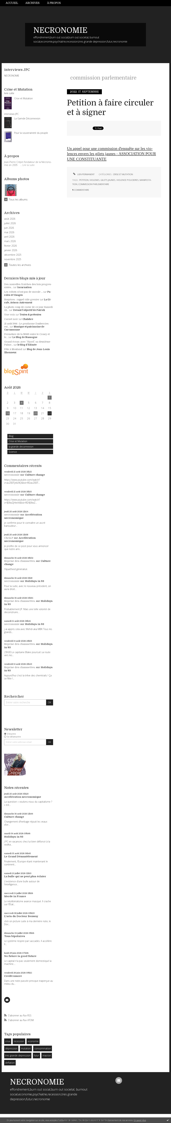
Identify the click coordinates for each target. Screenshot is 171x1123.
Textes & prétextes (30, 314)
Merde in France (15, 896)
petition (84, 179)
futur (36, 1055)
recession (19, 1041)
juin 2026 (9, 227)
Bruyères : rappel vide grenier (21, 299)
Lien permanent (86, 174)
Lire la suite (28, 165)
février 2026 (10, 245)
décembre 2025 (12, 254)
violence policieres (127, 179)
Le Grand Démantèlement (21, 856)
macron (47, 1055)
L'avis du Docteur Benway (21, 916)
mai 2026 (9, 232)
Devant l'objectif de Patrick (29, 310)
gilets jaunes (108, 179)
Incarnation (24, 287)
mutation (26, 1048)
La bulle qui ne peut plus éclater (25, 876)
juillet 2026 (10, 223)
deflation (10, 1062)
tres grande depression (17, 1055)
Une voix (9, 314)
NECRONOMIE (60, 30)
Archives (32, 3)
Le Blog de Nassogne (24, 337)
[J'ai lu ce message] (167, 1120)
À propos (54, 3)
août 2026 (9, 218)
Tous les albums (18, 199)
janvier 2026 (10, 250)
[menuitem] (14, 3)
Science (13, 451)
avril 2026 (9, 236)
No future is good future (20, 956)
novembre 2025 (12, 259)
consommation (42, 1048)
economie (33, 1041)
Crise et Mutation (18, 441)
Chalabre (28, 319)
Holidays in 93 (34, 581)
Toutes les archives (20, 265)
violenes (95, 179)
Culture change (35, 474)
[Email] (7, 1000)
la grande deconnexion (21, 446)
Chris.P (8, 537)
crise (7, 1041)
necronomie (12, 474)
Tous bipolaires (14, 936)
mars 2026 (10, 241)
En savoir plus (140, 1120)
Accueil (12, 3)
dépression (11, 1048)
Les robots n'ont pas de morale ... (23, 291)
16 (7, 413)
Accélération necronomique (23, 516)
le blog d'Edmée (27, 344)
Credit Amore (13, 976)
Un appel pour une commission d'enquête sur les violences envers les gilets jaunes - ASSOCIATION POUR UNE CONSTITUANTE (111, 153)
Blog (11, 436)
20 (35, 413)
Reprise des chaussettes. (19, 561)
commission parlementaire (93, 184)
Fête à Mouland (13, 349)
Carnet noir (11, 319)
